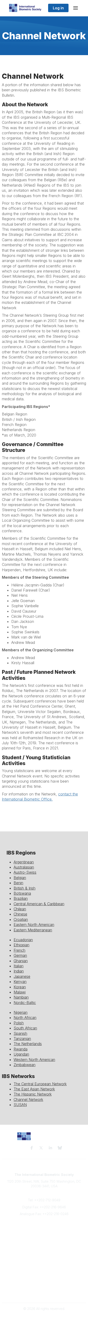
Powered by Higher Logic (44, 1317)
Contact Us (44, 1237)
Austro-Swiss (25, 872)
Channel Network (28, 1099)
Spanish (20, 1033)
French (19, 950)
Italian (18, 966)
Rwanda (20, 1049)
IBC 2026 (44, 1274)
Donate (44, 1246)
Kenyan (20, 981)
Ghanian (21, 960)
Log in (58, 8)
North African (25, 1017)
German (20, 955)
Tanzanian (22, 1038)
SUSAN (20, 1104)
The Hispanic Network (33, 1094)
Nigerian (20, 1012)
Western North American (34, 1059)
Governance (44, 1293)
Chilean (20, 909)
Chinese (20, 914)
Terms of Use (44, 1288)
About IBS (44, 1232)
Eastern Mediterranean (33, 930)
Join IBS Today (44, 1228)
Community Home (44, 1265)
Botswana (22, 893)
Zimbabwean (24, 1064)
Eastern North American (34, 924)
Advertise (44, 1242)
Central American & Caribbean (39, 903)
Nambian (21, 997)
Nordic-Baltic (25, 1002)
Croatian (21, 919)
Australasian (24, 867)
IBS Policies (44, 1251)
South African (25, 1028)
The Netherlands (28, 1043)
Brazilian (21, 898)
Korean (20, 987)
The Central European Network (40, 1084)
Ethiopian (21, 945)
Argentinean (24, 862)
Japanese (22, 976)
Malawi (20, 992)
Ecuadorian (23, 939)
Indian (19, 971)
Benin (18, 882)
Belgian (20, 877)
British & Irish (24, 888)
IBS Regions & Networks (44, 1270)
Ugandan (21, 1054)
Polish (19, 1023)
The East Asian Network (34, 1089)
